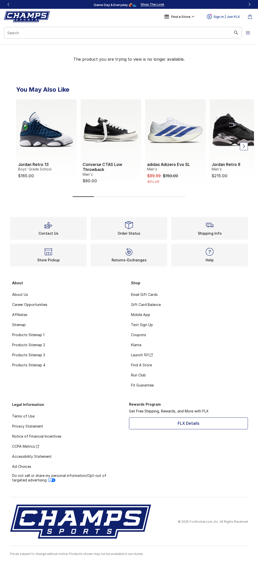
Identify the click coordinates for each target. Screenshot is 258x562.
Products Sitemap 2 (28, 345)
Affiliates (19, 314)
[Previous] (8, 4)
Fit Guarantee (142, 385)
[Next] (249, 4)
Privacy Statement (27, 426)
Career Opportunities (29, 304)
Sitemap (19, 325)
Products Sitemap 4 (28, 365)
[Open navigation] (248, 32)
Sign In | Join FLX (226, 17)
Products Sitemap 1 (28, 335)
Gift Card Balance (146, 304)
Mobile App (140, 314)
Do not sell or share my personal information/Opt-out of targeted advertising (59, 477)
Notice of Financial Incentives (36, 436)
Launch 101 (140, 355)
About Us (20, 294)
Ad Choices (21, 466)
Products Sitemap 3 (28, 355)
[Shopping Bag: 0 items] (250, 16)
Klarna (136, 345)
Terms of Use (23, 416)
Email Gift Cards (144, 294)
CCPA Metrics (23, 446)
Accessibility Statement (32, 456)
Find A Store (141, 365)
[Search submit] (236, 32)
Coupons (138, 335)
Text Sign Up (142, 325)
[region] (129, 5)
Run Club (138, 375)
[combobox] (123, 32)
